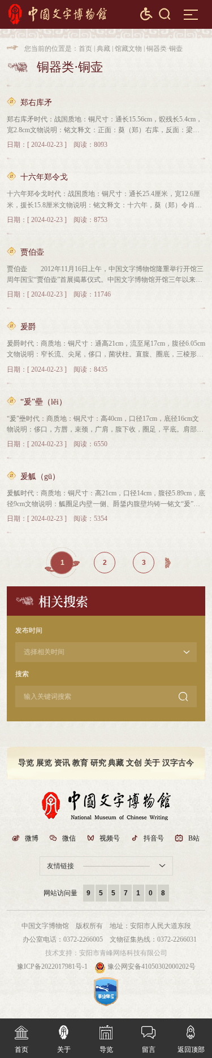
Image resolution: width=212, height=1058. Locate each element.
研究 (98, 763)
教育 (80, 763)
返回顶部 (191, 1039)
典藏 (103, 49)
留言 (148, 1039)
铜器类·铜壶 (164, 49)
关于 (152, 763)
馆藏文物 (128, 49)
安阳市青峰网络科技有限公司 (123, 953)
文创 (134, 763)
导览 (26, 763)
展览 (44, 763)
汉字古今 (178, 763)
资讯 (62, 763)
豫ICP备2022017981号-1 (52, 966)
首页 (85, 49)
